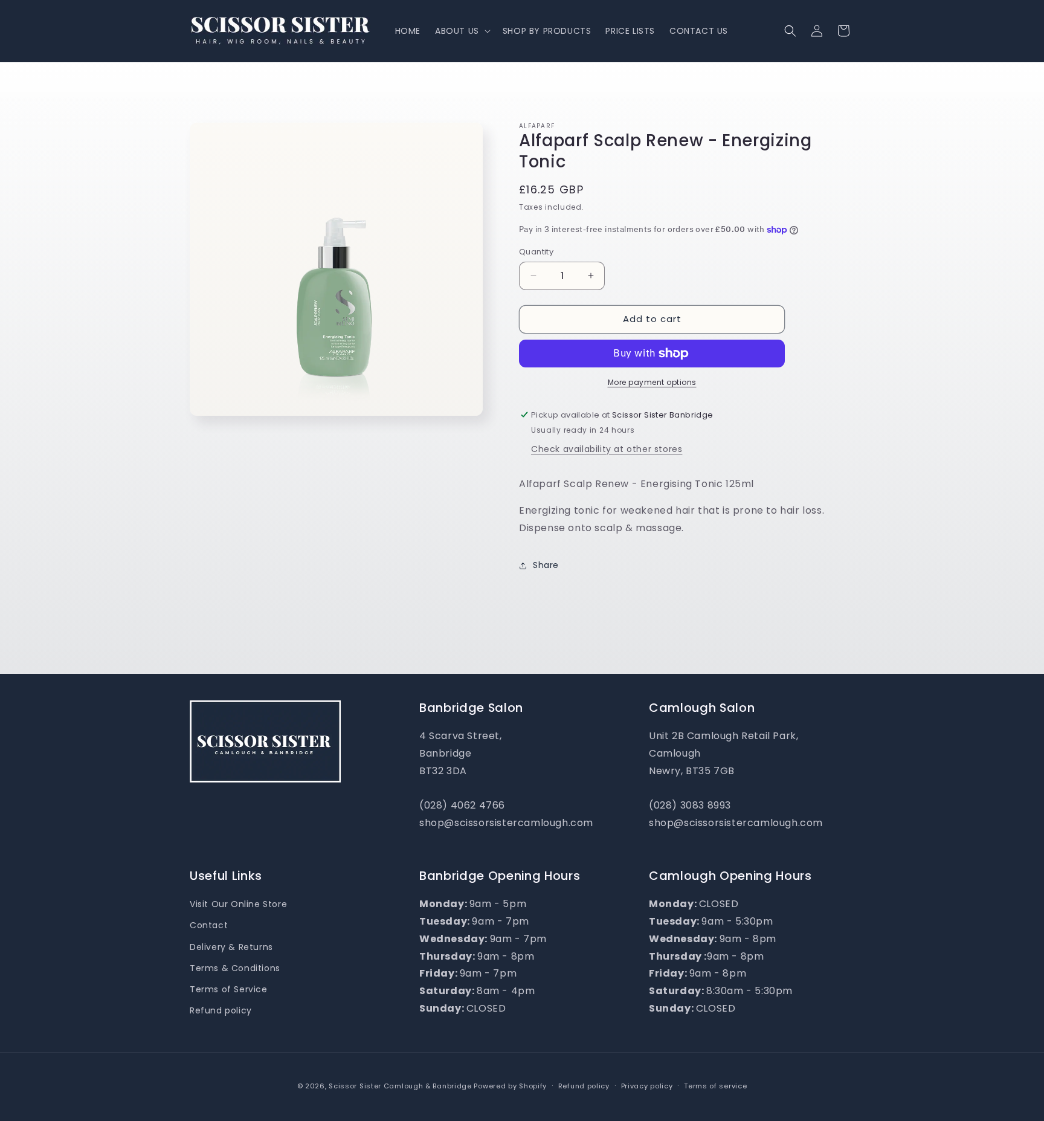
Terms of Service (229, 989)
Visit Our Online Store (238, 904)
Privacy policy (647, 1085)
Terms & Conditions (235, 968)
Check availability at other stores (606, 449)
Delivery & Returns (231, 947)
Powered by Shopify (510, 1086)
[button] (461, 31)
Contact (209, 926)
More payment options (652, 382)
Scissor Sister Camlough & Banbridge (400, 1086)
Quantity (536, 251)
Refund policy (221, 1010)
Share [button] (546, 565)
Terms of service (715, 1085)
